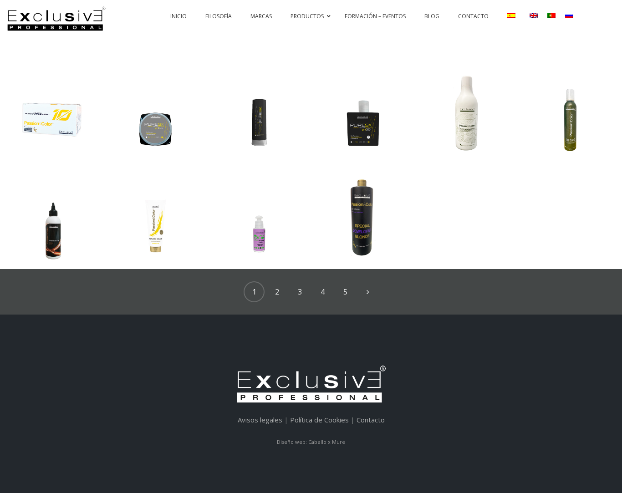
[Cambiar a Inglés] (533, 15)
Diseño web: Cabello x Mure (311, 441)
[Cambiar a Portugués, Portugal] (551, 15)
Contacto (371, 419)
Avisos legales (260, 419)
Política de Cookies (319, 419)
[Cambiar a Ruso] (569, 15)
